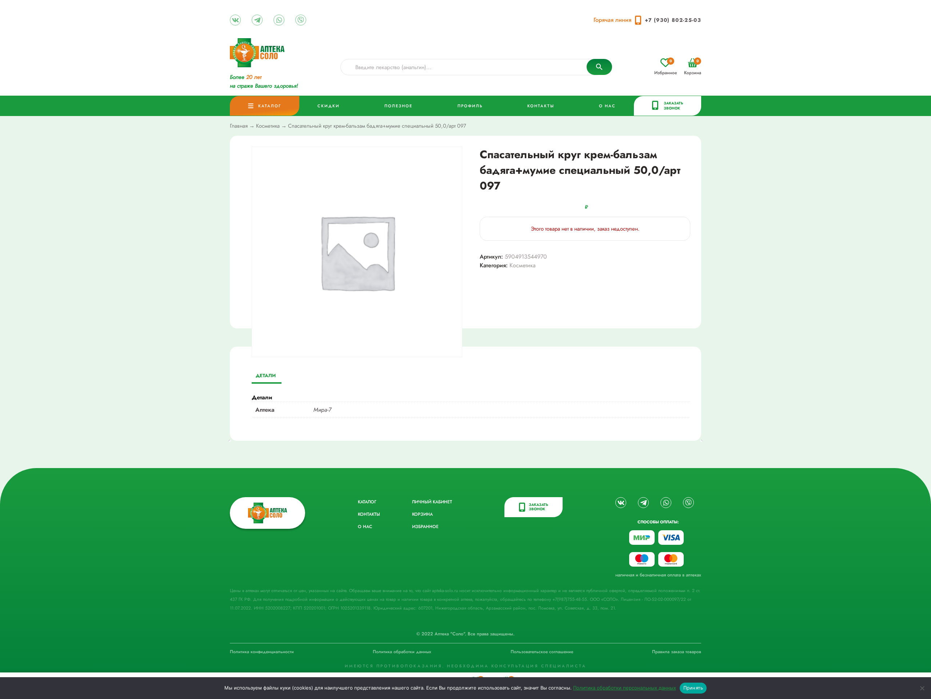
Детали (266, 375)
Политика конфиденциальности (262, 651)
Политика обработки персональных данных (624, 688)
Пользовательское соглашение (542, 651)
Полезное (398, 106)
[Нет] (922, 688)
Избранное (665, 67)
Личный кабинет (432, 502)
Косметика (268, 126)
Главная (239, 126)
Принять (693, 688)
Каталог (269, 106)
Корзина (692, 67)
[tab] (265, 376)
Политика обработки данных (402, 651)
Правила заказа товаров (676, 651)
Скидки (328, 106)
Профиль (470, 106)
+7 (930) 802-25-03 (673, 20)
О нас (607, 106)
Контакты (540, 106)
